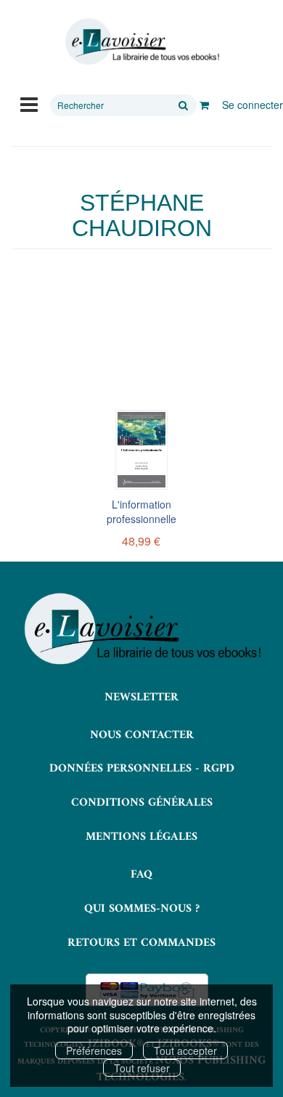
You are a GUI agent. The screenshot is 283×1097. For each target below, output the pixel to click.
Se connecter (252, 104)
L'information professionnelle (141, 511)
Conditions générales (142, 803)
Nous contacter (142, 735)
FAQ (141, 875)
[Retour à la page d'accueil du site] (141, 42)
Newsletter (141, 697)
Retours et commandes (141, 943)
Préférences (94, 1050)
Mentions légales (141, 837)
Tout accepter (185, 1050)
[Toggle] (29, 103)
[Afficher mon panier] (204, 104)
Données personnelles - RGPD (141, 768)
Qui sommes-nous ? (142, 909)
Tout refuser (142, 1068)
